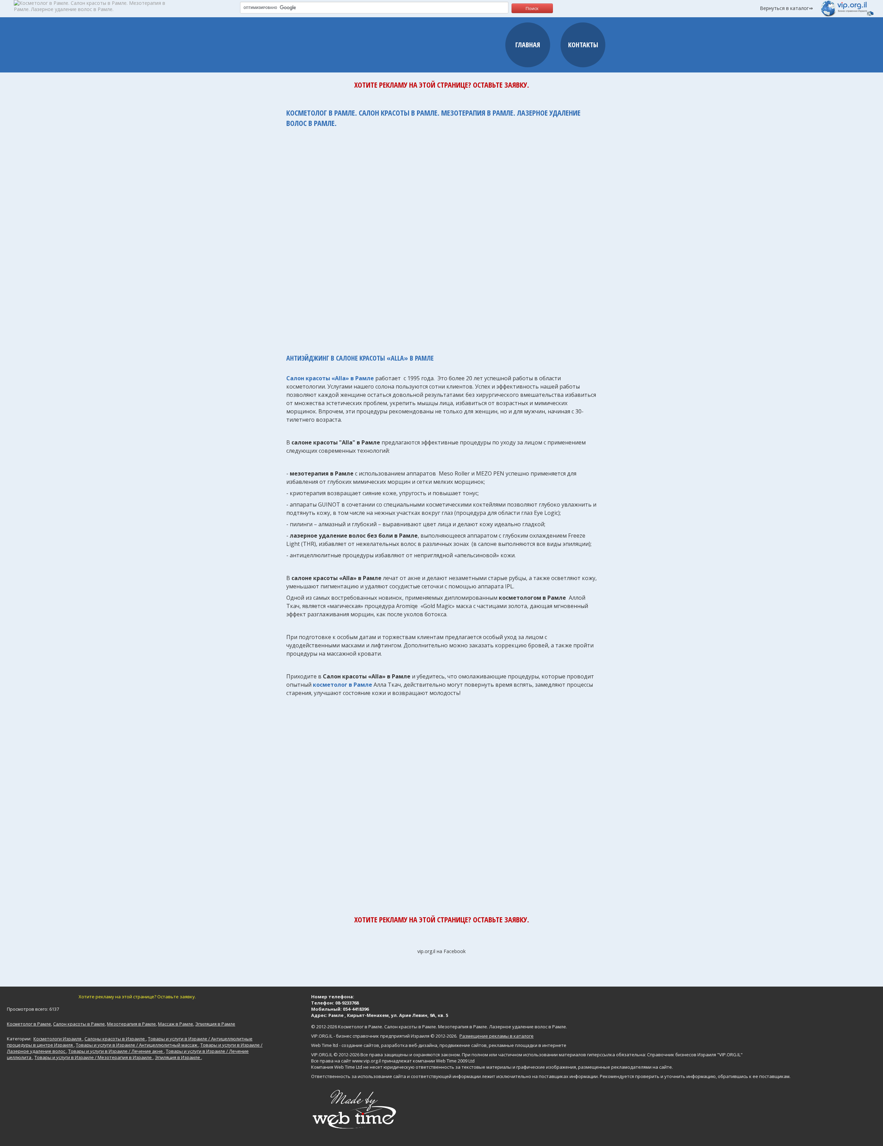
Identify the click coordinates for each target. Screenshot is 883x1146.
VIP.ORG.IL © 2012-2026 (335, 1054)
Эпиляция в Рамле (215, 1024)
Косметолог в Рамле (29, 1024)
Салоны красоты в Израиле (115, 1039)
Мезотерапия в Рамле (131, 1024)
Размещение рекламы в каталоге (496, 1036)
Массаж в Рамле (175, 1024)
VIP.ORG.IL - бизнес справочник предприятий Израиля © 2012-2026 (383, 1036)
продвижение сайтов (463, 1045)
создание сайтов (360, 1045)
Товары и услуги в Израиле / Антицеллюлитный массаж (137, 1045)
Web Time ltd (324, 1045)
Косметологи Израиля (57, 1039)
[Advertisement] (441, 237)
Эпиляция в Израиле (178, 1057)
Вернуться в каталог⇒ (786, 8)
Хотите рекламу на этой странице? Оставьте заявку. (441, 84)
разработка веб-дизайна (409, 1045)
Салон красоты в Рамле (79, 1024)
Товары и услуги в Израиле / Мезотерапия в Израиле (93, 1057)
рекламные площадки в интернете (527, 1045)
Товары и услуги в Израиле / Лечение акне (116, 1051)
